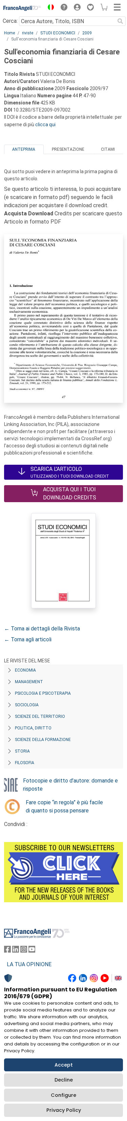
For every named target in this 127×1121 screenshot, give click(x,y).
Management (29, 681)
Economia (25, 670)
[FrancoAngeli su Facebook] (7, 950)
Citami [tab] (108, 149)
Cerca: (10, 21)
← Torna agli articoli (27, 639)
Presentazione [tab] (68, 149)
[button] (49, 8)
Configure (63, 1095)
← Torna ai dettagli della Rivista (42, 628)
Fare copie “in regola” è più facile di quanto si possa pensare (64, 806)
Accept (64, 1064)
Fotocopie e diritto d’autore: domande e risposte (70, 784)
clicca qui (45, 124)
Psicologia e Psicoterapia (43, 693)
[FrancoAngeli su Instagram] (23, 950)
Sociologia (27, 705)
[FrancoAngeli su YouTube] (31, 950)
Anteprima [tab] (23, 149)
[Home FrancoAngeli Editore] (22, 8)
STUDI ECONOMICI (57, 33)
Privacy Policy (63, 1110)
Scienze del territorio (40, 716)
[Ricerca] (120, 21)
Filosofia (24, 762)
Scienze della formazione (43, 739)
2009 (87, 33)
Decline (64, 1079)
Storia (22, 751)
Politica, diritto (33, 728)
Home (9, 33)
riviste (27, 33)
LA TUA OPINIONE (29, 964)
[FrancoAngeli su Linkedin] (15, 950)
